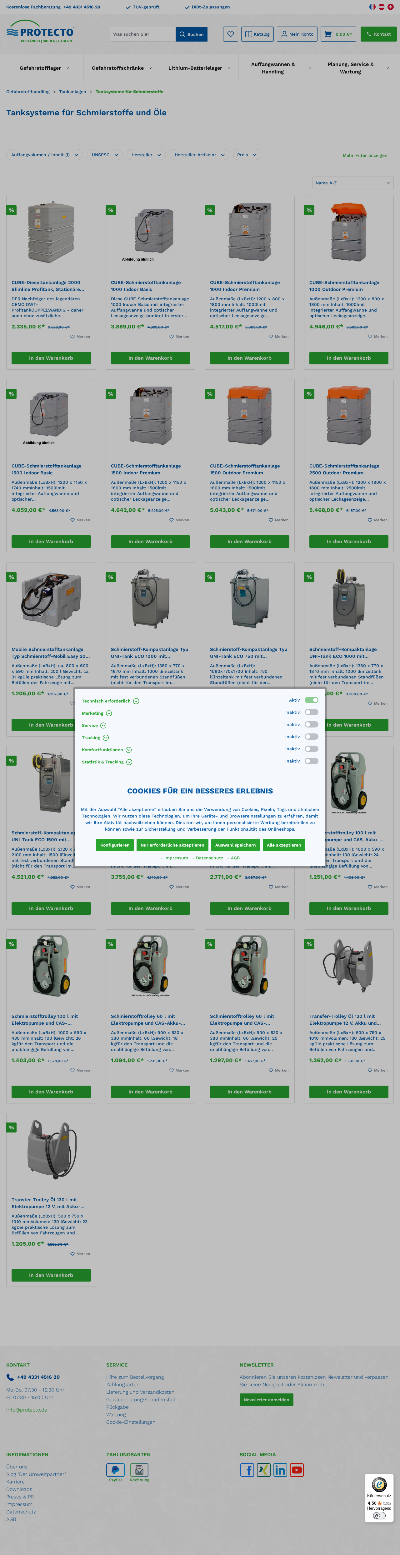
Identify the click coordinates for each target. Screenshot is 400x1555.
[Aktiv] (311, 700)
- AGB (233, 857)
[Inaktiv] (311, 712)
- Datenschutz (208, 857)
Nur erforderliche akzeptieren (172, 845)
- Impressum (175, 857)
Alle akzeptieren (284, 845)
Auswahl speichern (235, 845)
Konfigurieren (115, 845)
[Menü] (390, 1477)
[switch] (379, 1515)
